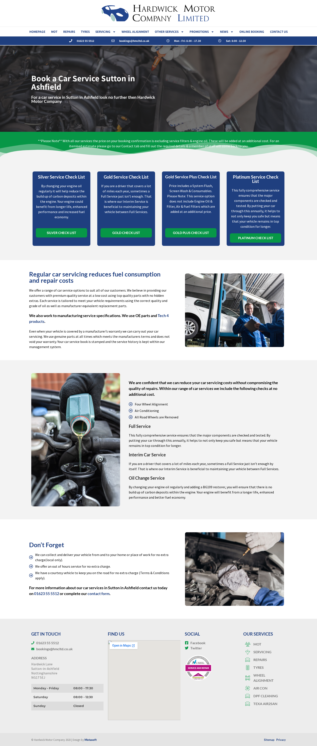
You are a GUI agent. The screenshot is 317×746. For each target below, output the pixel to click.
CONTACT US (279, 32)
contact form (99, 593)
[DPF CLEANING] (264, 696)
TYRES (85, 32)
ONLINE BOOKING (251, 32)
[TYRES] (264, 667)
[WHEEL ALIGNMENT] (264, 677)
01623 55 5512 (46, 593)
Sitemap (269, 739)
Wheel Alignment (135, 32)
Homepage (37, 32)
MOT (54, 32)
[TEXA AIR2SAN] (264, 704)
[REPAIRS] (264, 660)
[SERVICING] (264, 652)
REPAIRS (69, 32)
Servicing (102, 32)
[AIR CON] (264, 688)
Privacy (281, 739)
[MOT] (264, 644)
